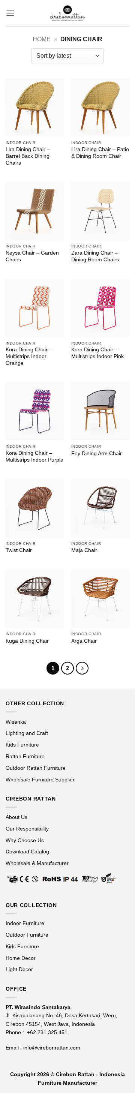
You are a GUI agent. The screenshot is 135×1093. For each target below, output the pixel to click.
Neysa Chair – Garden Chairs (32, 256)
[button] (10, 13)
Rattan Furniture (26, 756)
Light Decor (19, 969)
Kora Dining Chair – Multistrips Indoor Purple (34, 456)
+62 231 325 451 (47, 1032)
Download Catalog (27, 852)
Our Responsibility (27, 829)
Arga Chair (84, 641)
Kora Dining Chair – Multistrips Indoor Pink (97, 353)
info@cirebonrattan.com (51, 1048)
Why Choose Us (25, 840)
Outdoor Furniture (27, 935)
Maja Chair (84, 550)
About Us (16, 817)
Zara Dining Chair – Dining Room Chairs (95, 256)
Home (42, 39)
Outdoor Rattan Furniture (36, 768)
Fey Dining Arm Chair (96, 453)
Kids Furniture (22, 745)
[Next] (82, 668)
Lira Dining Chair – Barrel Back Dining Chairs (28, 156)
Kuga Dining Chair (27, 641)
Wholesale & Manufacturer (37, 863)
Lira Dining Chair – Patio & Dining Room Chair (100, 153)
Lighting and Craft (27, 733)
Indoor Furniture (25, 923)
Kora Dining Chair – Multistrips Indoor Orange (29, 356)
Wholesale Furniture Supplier (40, 780)
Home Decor (21, 958)
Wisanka (16, 722)
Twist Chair (19, 550)
